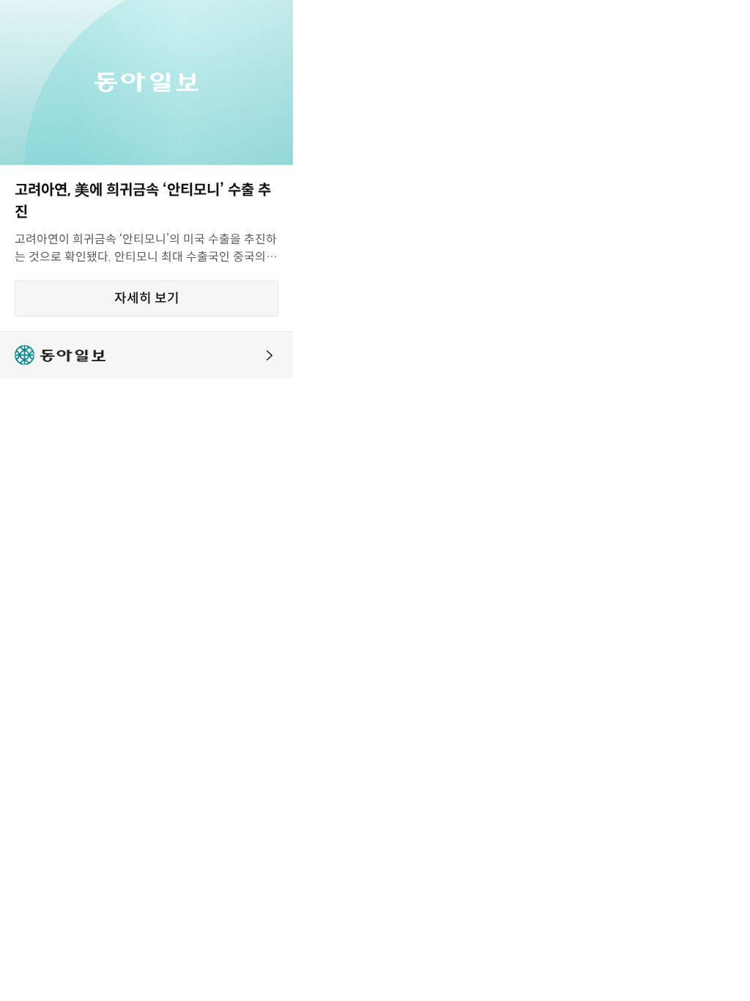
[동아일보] (146, 355)
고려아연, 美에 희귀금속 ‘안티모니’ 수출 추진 (143, 201)
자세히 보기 (146, 298)
